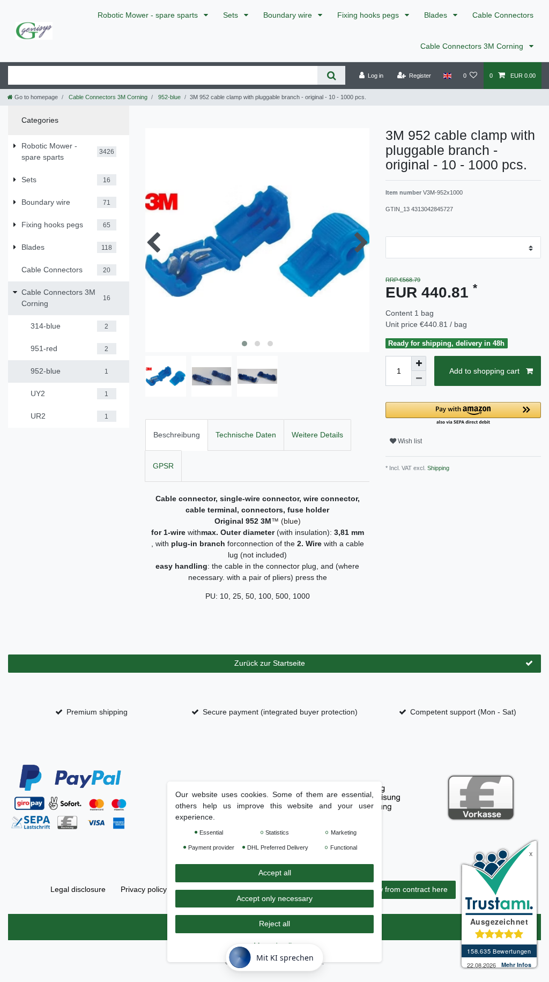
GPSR (163, 466)
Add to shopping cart (484, 371)
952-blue (169, 97)
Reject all (274, 923)
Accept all (274, 872)
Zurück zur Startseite (269, 663)
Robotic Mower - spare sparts (149, 15)
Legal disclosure (78, 889)
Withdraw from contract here (399, 889)
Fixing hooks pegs (369, 15)
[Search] (331, 75)
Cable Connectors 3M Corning (472, 46)
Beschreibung (176, 434)
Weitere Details (317, 434)
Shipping (437, 468)
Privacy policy (144, 889)
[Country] (447, 75)
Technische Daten (246, 434)
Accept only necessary (274, 898)
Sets (231, 15)
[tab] (176, 435)
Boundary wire (288, 15)
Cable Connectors (502, 15)
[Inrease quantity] (418, 363)
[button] (463, 414)
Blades (436, 15)
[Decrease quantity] (418, 378)
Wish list (409, 441)
